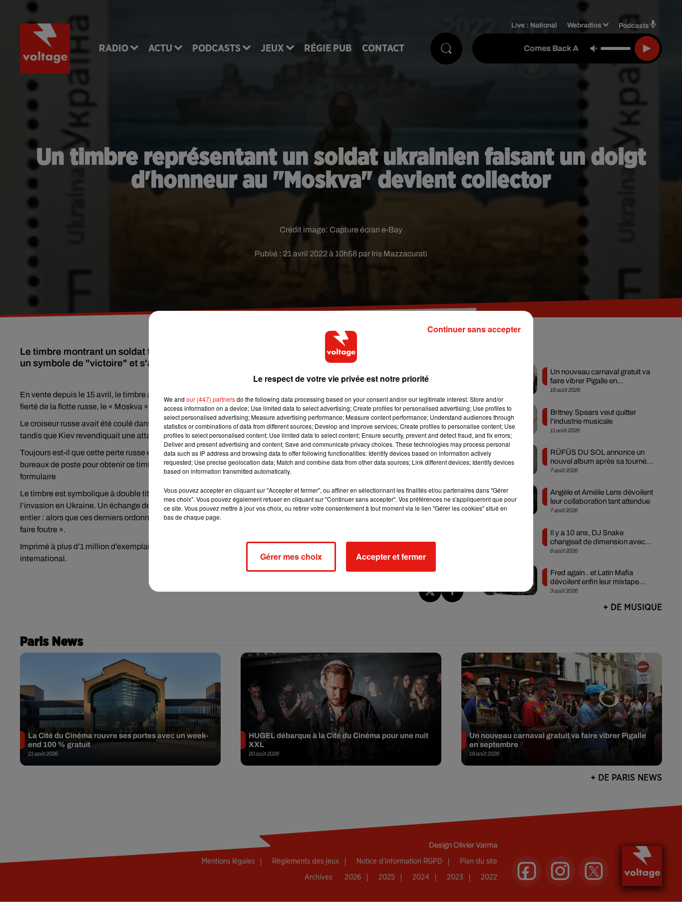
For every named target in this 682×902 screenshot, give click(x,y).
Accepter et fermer (391, 556)
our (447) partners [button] (210, 399)
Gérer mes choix (291, 556)
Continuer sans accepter (474, 329)
